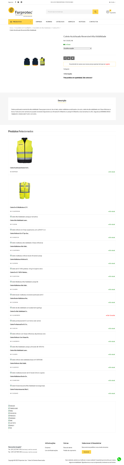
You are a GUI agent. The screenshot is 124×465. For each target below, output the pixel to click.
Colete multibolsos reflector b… (19, 259)
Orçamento (113, 12)
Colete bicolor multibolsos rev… (19, 298)
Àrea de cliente (67, 447)
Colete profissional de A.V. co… (19, 324)
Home (11, 28)
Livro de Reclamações (51, 450)
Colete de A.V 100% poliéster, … (19, 272)
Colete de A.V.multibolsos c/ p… (19, 207)
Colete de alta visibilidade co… (19, 311)
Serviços (71, 21)
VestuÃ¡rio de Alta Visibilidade (42, 28)
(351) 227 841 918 (24, 449)
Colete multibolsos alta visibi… (18, 246)
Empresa (39, 21)
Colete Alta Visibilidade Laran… (19, 220)
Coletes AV (56, 28)
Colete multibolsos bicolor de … (19, 376)
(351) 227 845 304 (24, 452)
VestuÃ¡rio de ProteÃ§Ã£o (23, 28)
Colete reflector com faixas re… (19, 337)
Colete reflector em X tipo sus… (19, 233)
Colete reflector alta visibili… (18, 363)
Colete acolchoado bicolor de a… (19, 168)
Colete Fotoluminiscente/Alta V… (19, 389)
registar (107, 64)
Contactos (93, 21)
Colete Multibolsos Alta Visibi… (18, 285)
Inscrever (86, 452)
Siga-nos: (10, 2)
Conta (113, 2)
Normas (49, 21)
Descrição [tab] (62, 100)
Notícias (82, 21)
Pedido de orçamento (69, 450)
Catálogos (60, 21)
